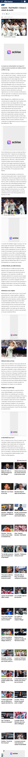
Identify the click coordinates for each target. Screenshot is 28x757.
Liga (3, 4)
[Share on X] (7, 14)
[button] (2, 1)
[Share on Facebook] (5, 14)
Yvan (2, 17)
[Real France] (9, 1)
